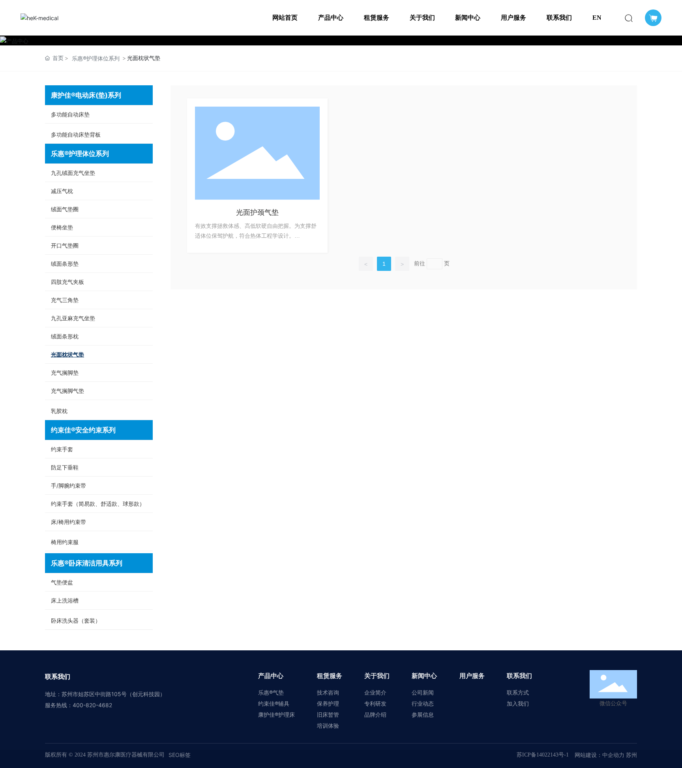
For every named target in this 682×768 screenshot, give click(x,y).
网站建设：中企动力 (599, 754)
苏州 (630, 754)
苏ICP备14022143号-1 (543, 755)
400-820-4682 (92, 705)
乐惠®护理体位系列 (96, 58)
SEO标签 (180, 754)
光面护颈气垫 (257, 212)
